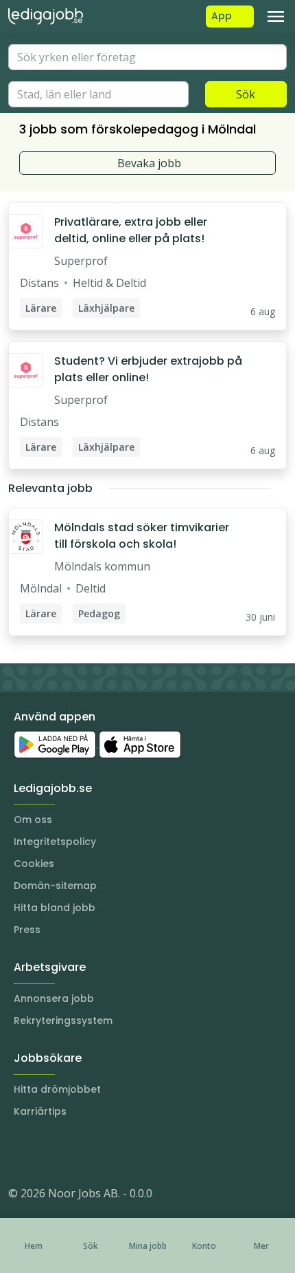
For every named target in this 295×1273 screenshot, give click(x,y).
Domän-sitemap (55, 885)
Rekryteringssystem (63, 1020)
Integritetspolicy (55, 841)
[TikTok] (102, 1152)
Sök (245, 94)
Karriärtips (40, 1111)
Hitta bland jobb (54, 907)
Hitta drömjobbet (57, 1089)
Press (27, 930)
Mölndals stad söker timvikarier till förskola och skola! (141, 536)
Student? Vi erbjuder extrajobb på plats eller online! (148, 369)
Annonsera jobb (54, 998)
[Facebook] (74, 1152)
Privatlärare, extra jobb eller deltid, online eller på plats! (130, 230)
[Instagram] (19, 1152)
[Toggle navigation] (276, 17)
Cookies (34, 863)
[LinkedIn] (47, 1152)
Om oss (33, 819)
